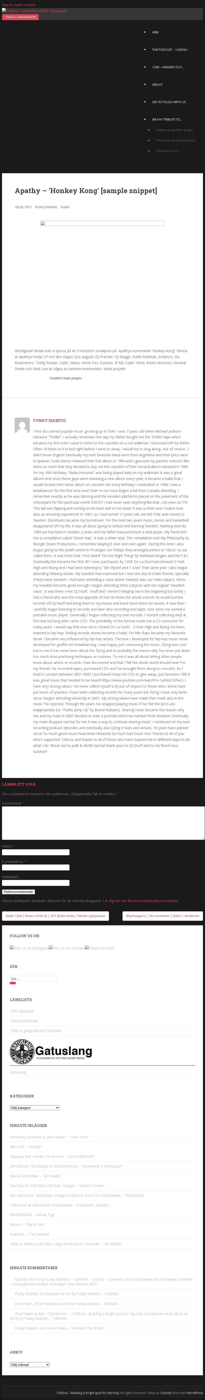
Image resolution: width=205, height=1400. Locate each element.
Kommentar (13, 803)
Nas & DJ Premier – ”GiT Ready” (36, 1175)
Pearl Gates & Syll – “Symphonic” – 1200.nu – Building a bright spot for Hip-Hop (79, 1313)
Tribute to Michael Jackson (176, 140)
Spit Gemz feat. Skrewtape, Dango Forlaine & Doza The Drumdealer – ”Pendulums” (77, 1195)
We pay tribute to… (167, 119)
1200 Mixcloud (21, 1011)
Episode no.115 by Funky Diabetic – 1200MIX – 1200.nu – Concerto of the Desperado (84, 1279)
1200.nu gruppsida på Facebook (35, 1030)
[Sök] (13, 983)
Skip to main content (19, 4)
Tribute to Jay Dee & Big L (174, 130)
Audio (65, 207)
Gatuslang (18, 1072)
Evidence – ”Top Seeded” (30, 1234)
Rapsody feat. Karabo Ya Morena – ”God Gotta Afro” (52, 1156)
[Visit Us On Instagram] (29, 948)
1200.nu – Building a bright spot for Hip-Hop (87, 1393)
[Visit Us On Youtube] (67, 948)
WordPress (195, 1393)
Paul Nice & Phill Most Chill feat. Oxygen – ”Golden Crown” (57, 1185)
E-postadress (14, 861)
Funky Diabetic (46, 207)
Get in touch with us (169, 102)
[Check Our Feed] (99, 948)
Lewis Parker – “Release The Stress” (75, 1328)
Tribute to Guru (167, 151)
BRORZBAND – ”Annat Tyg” (32, 1214)
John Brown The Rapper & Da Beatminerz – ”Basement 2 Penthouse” (66, 1166)
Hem (155, 32)
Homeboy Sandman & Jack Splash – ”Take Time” (49, 1137)
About (157, 84)
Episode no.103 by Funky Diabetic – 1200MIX (82, 1293)
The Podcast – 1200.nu (170, 50)
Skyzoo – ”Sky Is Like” (27, 1224)
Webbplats (10, 876)
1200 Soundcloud (24, 1020)
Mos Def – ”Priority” (26, 1146)
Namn (8, 846)
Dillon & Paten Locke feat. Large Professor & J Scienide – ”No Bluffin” (66, 1244)
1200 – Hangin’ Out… (168, 67)
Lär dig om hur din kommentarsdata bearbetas (140, 900)
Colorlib (166, 1393)
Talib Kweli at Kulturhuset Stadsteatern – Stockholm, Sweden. (59, 1205)
